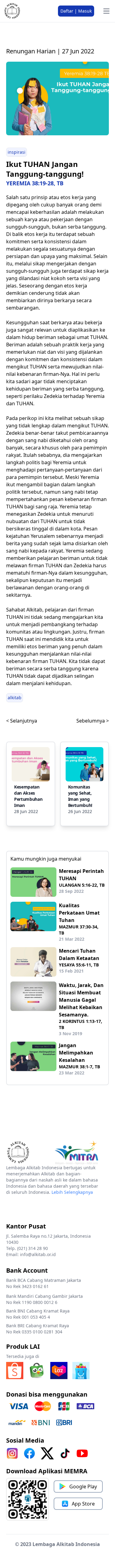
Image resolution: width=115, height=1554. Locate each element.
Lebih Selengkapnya (72, 1192)
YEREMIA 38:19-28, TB (34, 183)
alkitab (14, 697)
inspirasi (16, 152)
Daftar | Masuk (76, 11)
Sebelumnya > (92, 720)
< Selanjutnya (21, 720)
